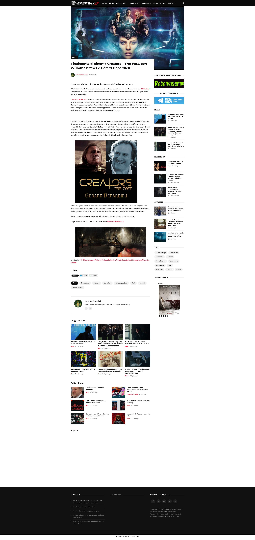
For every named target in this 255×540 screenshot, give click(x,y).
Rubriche (134, 3)
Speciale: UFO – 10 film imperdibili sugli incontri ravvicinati (176, 234)
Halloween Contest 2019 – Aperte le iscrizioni (96, 402)
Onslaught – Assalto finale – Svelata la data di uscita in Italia (137, 343)
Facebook (115, 495)
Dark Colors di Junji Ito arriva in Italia (84, 507)
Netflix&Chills (160, 265)
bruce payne (85, 283)
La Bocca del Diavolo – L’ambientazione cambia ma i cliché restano (176, 177)
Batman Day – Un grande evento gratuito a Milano (83, 370)
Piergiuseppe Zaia (121, 283)
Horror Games (173, 261)
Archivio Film (159, 3)
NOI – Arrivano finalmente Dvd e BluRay (138, 402)
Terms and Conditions (122, 536)
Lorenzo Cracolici (81, 75)
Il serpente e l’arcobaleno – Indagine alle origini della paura (175, 190)
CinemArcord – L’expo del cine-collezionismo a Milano (97, 415)
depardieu (107, 283)
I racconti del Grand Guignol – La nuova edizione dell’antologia (110, 370)
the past (142, 283)
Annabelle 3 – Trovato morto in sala (138, 415)
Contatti (172, 3)
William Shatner (77, 287)
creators (96, 283)
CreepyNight (174, 253)
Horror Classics (160, 261)
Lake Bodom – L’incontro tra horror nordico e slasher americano (175, 222)
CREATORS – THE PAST (79, 100)
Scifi (133, 283)
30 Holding (145, 89)
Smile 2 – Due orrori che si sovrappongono (86, 511)
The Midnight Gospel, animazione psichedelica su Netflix (137, 389)
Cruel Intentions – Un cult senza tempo (175, 162)
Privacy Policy (135, 536)
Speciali (145, 3)
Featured (170, 257)
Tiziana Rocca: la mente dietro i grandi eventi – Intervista (175, 208)
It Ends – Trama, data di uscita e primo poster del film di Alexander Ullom (137, 371)
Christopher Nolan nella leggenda (95, 388)
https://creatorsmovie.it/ (115, 222)
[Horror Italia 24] (85, 6)
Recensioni (121, 3)
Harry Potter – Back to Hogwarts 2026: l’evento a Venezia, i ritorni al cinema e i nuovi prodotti (110, 344)
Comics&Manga (161, 253)
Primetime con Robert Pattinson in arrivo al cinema (83, 343)
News (111, 3)
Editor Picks (159, 257)
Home (104, 3)
